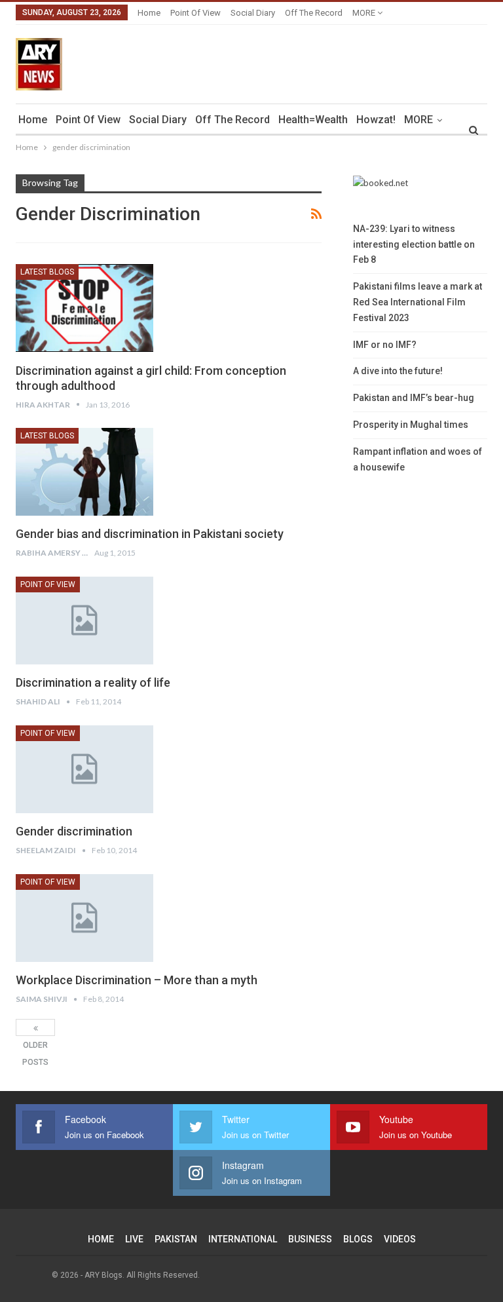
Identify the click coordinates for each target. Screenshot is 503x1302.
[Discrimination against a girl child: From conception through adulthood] (84, 308)
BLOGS (358, 1239)
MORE (364, 13)
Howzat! (376, 119)
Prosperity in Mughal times (410, 424)
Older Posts (35, 1027)
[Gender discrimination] (84, 769)
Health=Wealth (313, 119)
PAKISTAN (176, 1239)
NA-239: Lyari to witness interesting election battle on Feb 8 (414, 244)
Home (149, 13)
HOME (101, 1239)
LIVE (134, 1239)
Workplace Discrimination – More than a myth (136, 980)
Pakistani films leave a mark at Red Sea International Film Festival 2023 (417, 302)
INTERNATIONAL (242, 1239)
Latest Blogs (47, 272)
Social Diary (253, 13)
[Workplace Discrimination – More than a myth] (84, 918)
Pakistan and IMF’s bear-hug (413, 398)
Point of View (195, 13)
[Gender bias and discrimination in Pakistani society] (84, 472)
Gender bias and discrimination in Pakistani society (150, 534)
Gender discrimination (74, 831)
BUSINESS (310, 1239)
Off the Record (314, 13)
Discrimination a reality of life (93, 682)
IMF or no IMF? (385, 344)
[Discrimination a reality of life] (84, 620)
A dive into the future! (398, 371)
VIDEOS (400, 1239)
